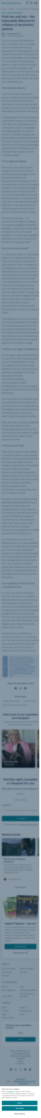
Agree (19, 1103)
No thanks (20, 1108)
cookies (10, 1091)
